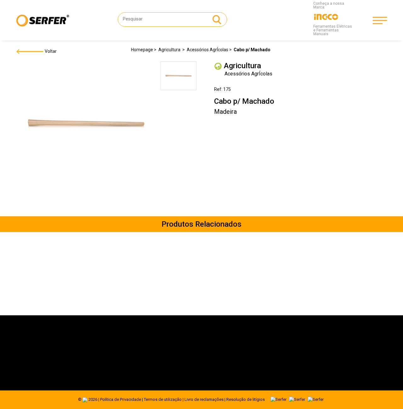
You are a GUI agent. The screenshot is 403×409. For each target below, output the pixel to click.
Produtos (88, 354)
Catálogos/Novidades (100, 362)
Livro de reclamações (204, 399)
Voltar (50, 51)
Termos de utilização (163, 399)
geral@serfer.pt (221, 352)
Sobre (85, 346)
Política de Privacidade (120, 399)
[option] (178, 77)
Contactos (89, 370)
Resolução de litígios (245, 399)
